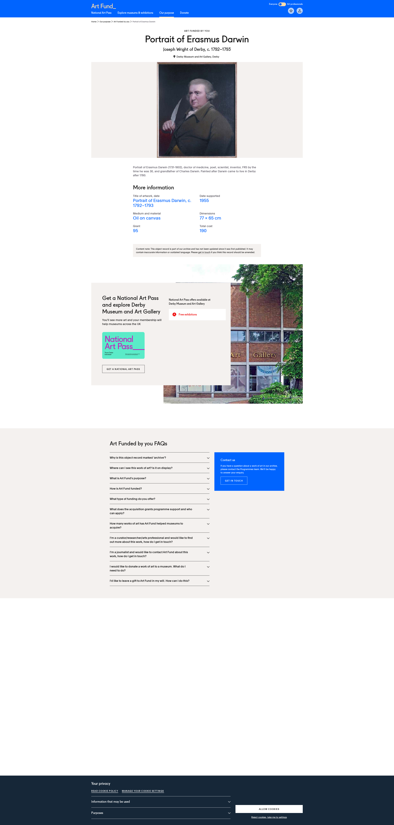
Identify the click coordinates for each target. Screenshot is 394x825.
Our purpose (166, 13)
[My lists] (291, 11)
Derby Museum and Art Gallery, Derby (198, 56)
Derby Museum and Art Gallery (187, 303)
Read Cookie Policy (104, 790)
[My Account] (300, 11)
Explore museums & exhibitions (135, 13)
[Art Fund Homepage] (103, 5)
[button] (123, 369)
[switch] (282, 4)
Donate (184, 13)
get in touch (204, 252)
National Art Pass (101, 13)
